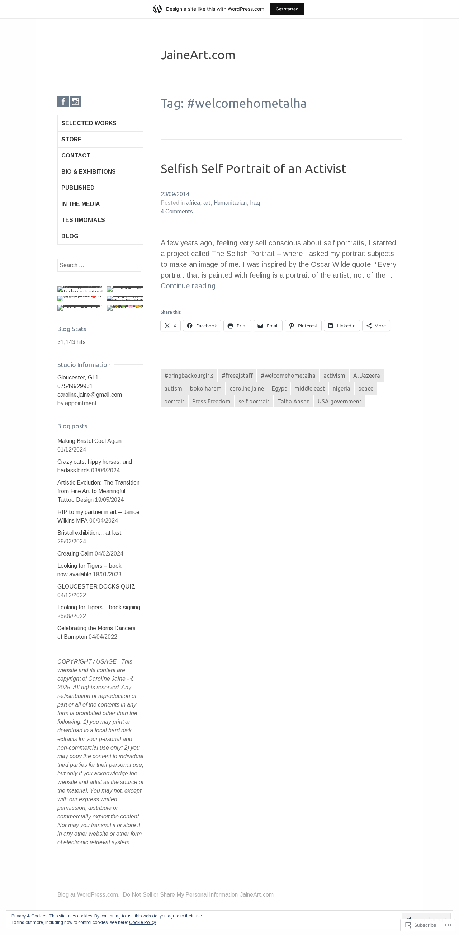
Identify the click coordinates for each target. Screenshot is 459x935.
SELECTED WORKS (89, 123)
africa (193, 203)
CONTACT (75, 155)
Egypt (279, 388)
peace (365, 388)
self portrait (253, 401)
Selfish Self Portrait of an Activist (253, 168)
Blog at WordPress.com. (88, 895)
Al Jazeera (366, 375)
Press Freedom (211, 401)
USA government (339, 401)
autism (173, 388)
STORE (71, 139)
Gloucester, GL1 (78, 377)
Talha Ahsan (293, 401)
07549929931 (75, 386)
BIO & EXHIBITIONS (88, 172)
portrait (174, 401)
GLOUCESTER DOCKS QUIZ (96, 587)
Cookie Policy (142, 922)
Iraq (255, 203)
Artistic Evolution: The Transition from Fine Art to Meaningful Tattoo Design (98, 491)
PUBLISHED (78, 188)
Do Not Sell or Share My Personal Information (180, 895)
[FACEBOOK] (63, 101)
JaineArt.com (198, 54)
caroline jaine (247, 388)
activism (334, 375)
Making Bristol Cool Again (89, 441)
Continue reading (188, 286)
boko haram (206, 388)
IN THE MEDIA (80, 204)
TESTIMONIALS (83, 220)
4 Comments (177, 211)
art (206, 203)
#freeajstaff (237, 375)
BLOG (70, 236)
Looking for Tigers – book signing (98, 607)
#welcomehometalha (288, 375)
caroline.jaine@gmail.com (89, 395)
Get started (287, 8)
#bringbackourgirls (189, 375)
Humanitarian (230, 203)
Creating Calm (75, 554)
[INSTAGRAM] (75, 101)
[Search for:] (99, 265)
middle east (309, 388)
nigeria (341, 388)
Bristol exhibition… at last (89, 533)
